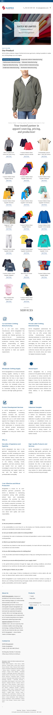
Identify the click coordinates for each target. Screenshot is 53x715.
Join (31, 608)
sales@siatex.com (43, 8)
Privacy (23, 710)
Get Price (8, 156)
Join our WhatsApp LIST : (35, 603)
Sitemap (19, 710)
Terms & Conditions (31, 710)
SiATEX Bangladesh (7, 596)
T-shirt (32, 596)
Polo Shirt (32, 598)
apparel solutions (7, 622)
